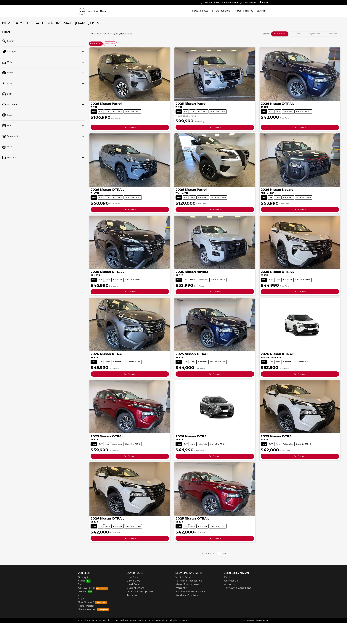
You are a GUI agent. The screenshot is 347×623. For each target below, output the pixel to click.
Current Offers (135, 588)
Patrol (81, 584)
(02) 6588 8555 (250, 2)
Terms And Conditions (237, 588)
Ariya (81, 598)
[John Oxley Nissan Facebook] (260, 2)
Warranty (181, 588)
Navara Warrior (87, 609)
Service (249, 11)
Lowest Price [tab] (332, 34)
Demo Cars (133, 580)
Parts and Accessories (189, 580)
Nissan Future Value (187, 584)
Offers (215, 11)
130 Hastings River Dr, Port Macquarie (221, 2)
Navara (82, 591)
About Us (229, 584)
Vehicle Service (184, 577)
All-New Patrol (86, 588)
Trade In (239, 11)
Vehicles (203, 11)
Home (195, 11)
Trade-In (132, 595)
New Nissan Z (86, 602)
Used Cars (133, 584)
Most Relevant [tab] (279, 34)
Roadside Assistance (188, 595)
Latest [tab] (297, 34)
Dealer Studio (262, 620)
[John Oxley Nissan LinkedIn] (267, 2)
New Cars (132, 577)
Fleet (227, 577)
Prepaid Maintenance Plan (191, 591)
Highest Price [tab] (314, 34)
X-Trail (81, 580)
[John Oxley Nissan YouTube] (264, 2)
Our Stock (225, 11)
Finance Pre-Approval (140, 591)
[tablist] (306, 33)
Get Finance (130, 127)
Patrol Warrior (86, 605)
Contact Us (231, 580)
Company (261, 11)
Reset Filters (96, 43)
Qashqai (83, 577)
